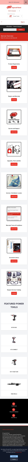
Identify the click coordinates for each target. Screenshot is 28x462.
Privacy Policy (19, 452)
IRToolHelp (9, 26)
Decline (14, 459)
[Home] (14, 7)
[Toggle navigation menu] (1, 21)
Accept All (14, 456)
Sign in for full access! (14, 2)
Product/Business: (13, 15)
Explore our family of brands (8, 429)
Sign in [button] (22, 22)
